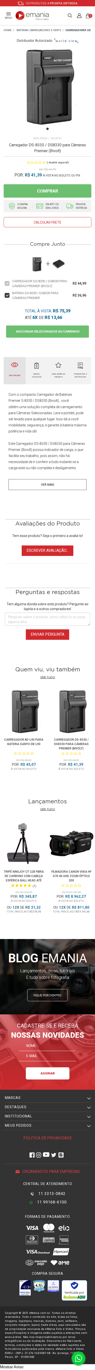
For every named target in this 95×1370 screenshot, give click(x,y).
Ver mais (47, 484)
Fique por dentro (47, 995)
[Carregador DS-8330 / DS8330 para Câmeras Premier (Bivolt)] (71, 712)
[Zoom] (47, 92)
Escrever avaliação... (47, 550)
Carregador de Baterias (54, 394)
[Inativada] (25, 1288)
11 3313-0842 (51, 1193)
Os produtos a (51, 3)
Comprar (47, 190)
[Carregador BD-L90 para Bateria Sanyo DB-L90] (23, 712)
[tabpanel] (47, 92)
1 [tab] (47, 129)
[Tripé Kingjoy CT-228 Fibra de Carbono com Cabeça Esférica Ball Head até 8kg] (24, 844)
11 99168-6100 (51, 1202)
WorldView (40, 138)
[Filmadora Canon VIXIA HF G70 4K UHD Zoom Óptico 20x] (71, 844)
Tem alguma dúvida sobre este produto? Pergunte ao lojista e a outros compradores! (47, 606)
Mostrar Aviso (11, 1367)
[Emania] (32, 15)
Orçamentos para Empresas (50, 1171)
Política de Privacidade (47, 1138)
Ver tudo (47, 677)
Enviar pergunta (47, 634)
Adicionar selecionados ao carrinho (47, 331)
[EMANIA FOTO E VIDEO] (7, 30)
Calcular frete (47, 222)
